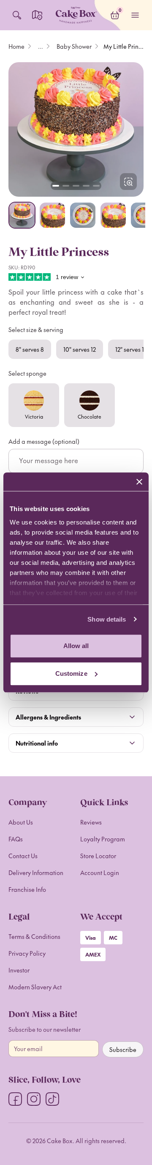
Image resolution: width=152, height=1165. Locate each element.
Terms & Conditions (34, 936)
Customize (71, 673)
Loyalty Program (102, 839)
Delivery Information (35, 872)
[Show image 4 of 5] (113, 215)
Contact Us (23, 855)
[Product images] (76, 129)
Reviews (91, 822)
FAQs (15, 839)
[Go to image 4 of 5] (86, 186)
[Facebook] (15, 1099)
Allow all (76, 645)
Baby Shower (74, 46)
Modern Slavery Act (35, 987)
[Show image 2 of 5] (52, 215)
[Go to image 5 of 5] (96, 186)
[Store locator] (37, 15)
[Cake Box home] (76, 15)
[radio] (33, 405)
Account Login (99, 872)
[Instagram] (34, 1099)
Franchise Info (27, 889)
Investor (19, 970)
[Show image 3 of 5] (82, 215)
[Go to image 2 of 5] (65, 186)
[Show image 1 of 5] (21, 215)
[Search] (16, 15)
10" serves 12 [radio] (79, 349)
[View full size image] (128, 181)
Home (16, 46)
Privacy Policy (27, 953)
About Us (20, 822)
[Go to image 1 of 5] (55, 186)
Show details (106, 619)
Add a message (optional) (43, 441)
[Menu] (135, 15)
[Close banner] (139, 482)
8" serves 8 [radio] (30, 349)
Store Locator (98, 855)
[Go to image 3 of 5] (76, 186)
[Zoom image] (76, 129)
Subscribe (122, 1049)
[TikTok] (52, 1099)
